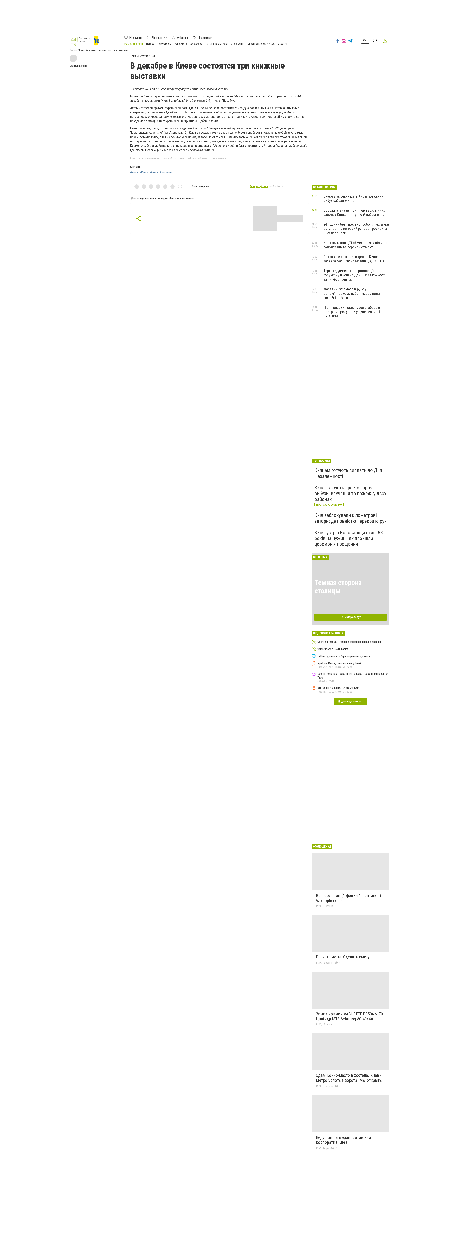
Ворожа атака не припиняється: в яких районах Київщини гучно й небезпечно (354, 212)
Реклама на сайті (133, 43)
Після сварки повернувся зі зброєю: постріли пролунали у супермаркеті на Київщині (353, 311)
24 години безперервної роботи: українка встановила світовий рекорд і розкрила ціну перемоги (356, 228)
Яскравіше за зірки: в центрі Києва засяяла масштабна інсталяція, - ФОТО (353, 259)
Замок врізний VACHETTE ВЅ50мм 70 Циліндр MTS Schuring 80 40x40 (349, 1016)
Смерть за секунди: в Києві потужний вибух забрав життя (353, 198)
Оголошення (237, 43)
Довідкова (196, 43)
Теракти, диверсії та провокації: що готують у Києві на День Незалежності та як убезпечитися (354, 275)
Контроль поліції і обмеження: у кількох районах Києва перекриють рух (355, 245)
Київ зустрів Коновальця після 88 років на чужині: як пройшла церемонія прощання (348, 538)
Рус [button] (365, 40)
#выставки (166, 172)
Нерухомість (164, 43)
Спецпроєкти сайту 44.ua (261, 43)
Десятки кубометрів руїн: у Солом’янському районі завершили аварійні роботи (351, 293)
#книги (154, 172)
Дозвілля (205, 37)
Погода (150, 43)
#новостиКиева (139, 172)
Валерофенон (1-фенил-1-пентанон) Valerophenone (348, 898)
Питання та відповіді (217, 43)
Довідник (159, 37)
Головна (73, 50)
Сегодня (135, 167)
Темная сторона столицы (338, 586)
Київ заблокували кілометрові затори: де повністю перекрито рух (350, 518)
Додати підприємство (350, 701)
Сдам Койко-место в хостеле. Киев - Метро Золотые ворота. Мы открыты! (350, 1078)
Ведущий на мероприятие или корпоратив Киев (343, 1140)
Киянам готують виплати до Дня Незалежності (348, 473)
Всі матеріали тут (350, 617)
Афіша (182, 37)
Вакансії (282, 43)
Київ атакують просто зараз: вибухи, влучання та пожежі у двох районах (350, 493)
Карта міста (181, 43)
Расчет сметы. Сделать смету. (343, 956)
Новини (135, 37)
